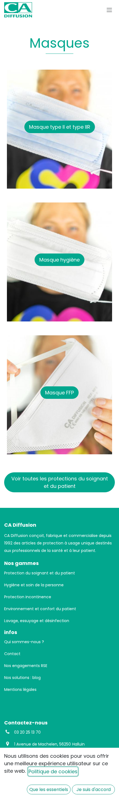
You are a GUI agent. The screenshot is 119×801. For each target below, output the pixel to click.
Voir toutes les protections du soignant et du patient (59, 482)
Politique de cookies (53, 771)
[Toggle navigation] (109, 10)
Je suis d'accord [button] (93, 789)
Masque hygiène (59, 259)
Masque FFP (59, 392)
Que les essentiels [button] (48, 789)
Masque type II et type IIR (59, 126)
